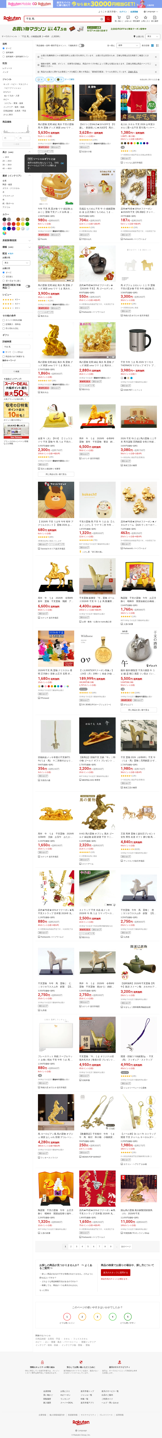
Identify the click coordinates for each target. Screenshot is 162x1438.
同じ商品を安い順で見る (56, 474)
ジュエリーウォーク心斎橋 (135, 1088)
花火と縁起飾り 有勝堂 (50, 469)
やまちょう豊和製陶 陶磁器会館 (137, 1007)
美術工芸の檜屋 (130, 465)
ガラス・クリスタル (11, 188)
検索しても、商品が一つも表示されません (60, 1285)
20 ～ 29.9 (7, 161)
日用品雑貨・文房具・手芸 (47, 1339)
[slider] (2, 133)
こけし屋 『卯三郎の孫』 (92, 552)
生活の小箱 (87, 152)
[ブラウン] (18, 219)
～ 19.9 (6, 157)
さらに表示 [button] (8, 115)
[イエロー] (23, 224)
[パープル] (14, 228)
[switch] (28, 286)
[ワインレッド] (9, 224)
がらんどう (128, 705)
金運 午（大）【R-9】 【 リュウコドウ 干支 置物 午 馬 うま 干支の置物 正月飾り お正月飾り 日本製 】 (55, 441)
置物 (88, 1345)
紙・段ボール (8, 203)
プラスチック (8, 196)
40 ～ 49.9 (7, 168)
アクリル (6, 207)
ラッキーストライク (49, 1158)
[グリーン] (27, 224)
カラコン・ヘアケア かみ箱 (135, 1164)
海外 (11, 253)
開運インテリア (88, 1342)
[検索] (108, 19)
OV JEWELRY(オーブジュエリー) (96, 705)
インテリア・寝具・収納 (46, 1345)
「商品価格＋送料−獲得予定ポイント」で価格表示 (56, 45)
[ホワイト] (14, 219)
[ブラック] (4, 219)
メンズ (5, 72)
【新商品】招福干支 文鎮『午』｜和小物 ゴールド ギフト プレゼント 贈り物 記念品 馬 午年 (97, 760)
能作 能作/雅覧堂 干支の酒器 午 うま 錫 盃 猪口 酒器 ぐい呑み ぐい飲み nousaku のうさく (138, 673)
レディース (7, 68)
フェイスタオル (80, 1339)
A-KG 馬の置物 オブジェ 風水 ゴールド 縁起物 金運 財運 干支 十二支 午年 (96, 837)
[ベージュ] (23, 219)
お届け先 (6, 258)
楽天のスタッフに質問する (115, 1272)
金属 (4, 181)
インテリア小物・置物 (72, 1345)
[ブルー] (4, 228)
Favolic (44, 239)
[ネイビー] (9, 228)
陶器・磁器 (7, 184)
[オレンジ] (18, 224)
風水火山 (44, 316)
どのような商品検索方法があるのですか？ (60, 1281)
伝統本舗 (86, 1080)
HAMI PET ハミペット (133, 390)
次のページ (126, 1246)
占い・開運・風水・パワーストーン (61, 1342)
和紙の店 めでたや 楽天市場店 (136, 316)
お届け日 (6, 268)
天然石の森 (45, 780)
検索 (17, 144)
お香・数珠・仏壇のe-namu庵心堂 (97, 622)
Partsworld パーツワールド (135, 239)
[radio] (4, 48)
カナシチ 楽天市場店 (91, 459)
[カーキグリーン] (27, 219)
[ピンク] (4, 224)
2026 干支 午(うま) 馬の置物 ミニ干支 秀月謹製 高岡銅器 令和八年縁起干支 (138, 441)
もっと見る (44, 1290)
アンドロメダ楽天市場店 (134, 861)
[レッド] (14, 224)
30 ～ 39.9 (7, 165)
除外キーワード (9, 361)
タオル (67, 1339)
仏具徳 (126, 937)
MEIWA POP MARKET (91, 1157)
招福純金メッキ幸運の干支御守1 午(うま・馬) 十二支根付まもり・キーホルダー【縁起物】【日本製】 (55, 760)
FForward (45, 698)
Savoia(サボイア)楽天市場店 (53, 549)
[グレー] (9, 219)
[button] (151, 12)
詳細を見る (133, 72)
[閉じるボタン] (156, 57)
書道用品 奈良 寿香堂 (91, 780)
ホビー (38, 1342)
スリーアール (87, 864)
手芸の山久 (87, 239)
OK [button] (62, 163)
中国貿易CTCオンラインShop (136, 1233)
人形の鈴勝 (128, 624)
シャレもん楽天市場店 (133, 163)
